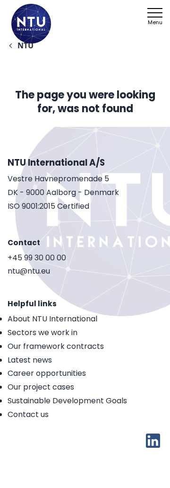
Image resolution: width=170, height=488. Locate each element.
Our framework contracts (56, 346)
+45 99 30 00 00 (37, 258)
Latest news (30, 360)
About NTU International (52, 318)
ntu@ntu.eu (29, 271)
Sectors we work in (42, 332)
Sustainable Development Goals (67, 400)
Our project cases (41, 387)
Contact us (28, 414)
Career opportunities (47, 373)
